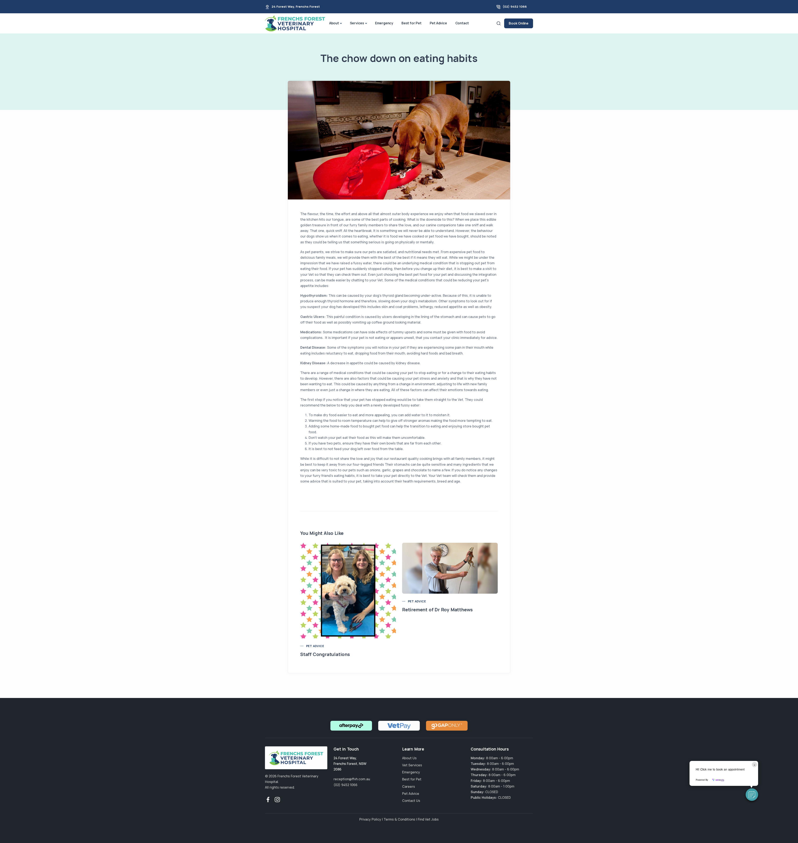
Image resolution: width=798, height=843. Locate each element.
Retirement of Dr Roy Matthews (437, 610)
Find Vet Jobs (428, 819)
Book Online (518, 23)
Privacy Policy (370, 819)
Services (357, 23)
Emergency (384, 23)
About (334, 23)
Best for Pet (411, 23)
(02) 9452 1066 (515, 6)
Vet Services (412, 765)
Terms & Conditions (399, 819)
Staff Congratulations (325, 654)
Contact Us (411, 800)
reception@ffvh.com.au (352, 779)
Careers (408, 786)
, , (350, 764)
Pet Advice (438, 23)
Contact (462, 23)
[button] (752, 794)
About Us (409, 758)
